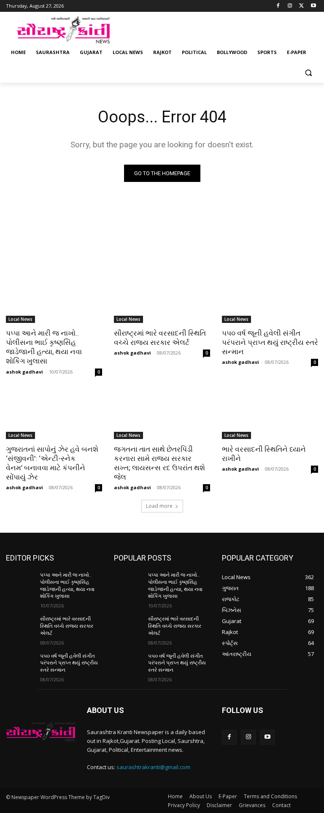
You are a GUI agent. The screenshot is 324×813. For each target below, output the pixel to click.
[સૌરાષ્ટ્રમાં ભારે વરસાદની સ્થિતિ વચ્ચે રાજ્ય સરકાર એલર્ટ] (162, 299)
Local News (20, 319)
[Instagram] (290, 6)
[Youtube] (313, 6)
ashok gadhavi (24, 372)
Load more (159, 505)
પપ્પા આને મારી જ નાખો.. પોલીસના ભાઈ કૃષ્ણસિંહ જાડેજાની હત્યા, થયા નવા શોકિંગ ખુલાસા (44, 347)
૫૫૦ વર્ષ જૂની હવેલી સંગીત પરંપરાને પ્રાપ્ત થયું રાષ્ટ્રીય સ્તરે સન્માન (270, 342)
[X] (301, 6)
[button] (308, 73)
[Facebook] (278, 6)
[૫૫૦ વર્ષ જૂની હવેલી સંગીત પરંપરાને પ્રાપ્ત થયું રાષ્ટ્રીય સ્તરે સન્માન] (270, 299)
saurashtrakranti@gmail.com (153, 767)
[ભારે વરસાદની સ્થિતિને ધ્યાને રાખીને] (270, 415)
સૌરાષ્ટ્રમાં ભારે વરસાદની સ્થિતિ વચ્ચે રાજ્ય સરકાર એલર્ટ (160, 338)
